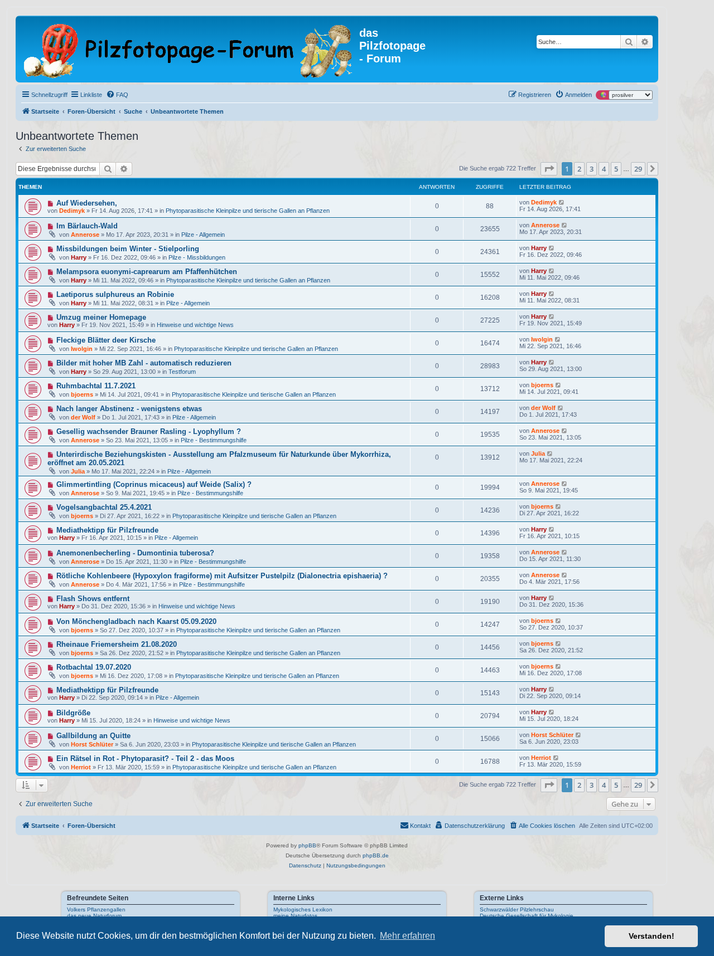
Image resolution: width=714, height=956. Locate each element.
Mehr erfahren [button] (407, 935)
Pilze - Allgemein (203, 234)
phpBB (307, 845)
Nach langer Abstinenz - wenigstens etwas (129, 408)
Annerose (85, 234)
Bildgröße (73, 713)
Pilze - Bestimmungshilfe (214, 440)
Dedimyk (72, 210)
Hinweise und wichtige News (195, 324)
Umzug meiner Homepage (101, 317)
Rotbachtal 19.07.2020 (93, 667)
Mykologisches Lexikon (302, 909)
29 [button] (638, 169)
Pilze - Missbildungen (196, 257)
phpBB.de (376, 855)
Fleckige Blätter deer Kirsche (106, 340)
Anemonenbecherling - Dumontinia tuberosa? (135, 553)
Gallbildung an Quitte (93, 735)
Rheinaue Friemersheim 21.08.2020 (116, 644)
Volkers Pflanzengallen (96, 909)
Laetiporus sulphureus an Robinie (115, 294)
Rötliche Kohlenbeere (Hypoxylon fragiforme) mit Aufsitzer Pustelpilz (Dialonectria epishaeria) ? (222, 576)
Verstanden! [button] (651, 935)
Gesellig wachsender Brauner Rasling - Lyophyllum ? (148, 431)
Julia (78, 471)
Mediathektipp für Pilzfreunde (107, 530)
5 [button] (616, 169)
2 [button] (579, 169)
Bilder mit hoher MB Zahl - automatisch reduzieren (143, 363)
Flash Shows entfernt (92, 598)
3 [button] (592, 169)
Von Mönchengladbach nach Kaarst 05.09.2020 (136, 621)
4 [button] (604, 169)
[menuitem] (117, 94)
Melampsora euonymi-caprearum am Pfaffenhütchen (146, 271)
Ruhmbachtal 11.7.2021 (96, 386)
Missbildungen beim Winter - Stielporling (127, 249)
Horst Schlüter (92, 744)
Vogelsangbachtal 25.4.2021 (104, 507)
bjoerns (82, 394)
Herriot (81, 767)
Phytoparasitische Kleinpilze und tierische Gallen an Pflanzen (248, 210)
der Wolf (83, 417)
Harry (78, 257)
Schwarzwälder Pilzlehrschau (517, 909)
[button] (549, 168)
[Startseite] (188, 49)
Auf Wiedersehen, (86, 203)
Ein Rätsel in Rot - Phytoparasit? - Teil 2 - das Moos (145, 758)
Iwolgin (82, 348)
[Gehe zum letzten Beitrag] (562, 202)
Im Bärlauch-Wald (87, 226)
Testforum (182, 371)
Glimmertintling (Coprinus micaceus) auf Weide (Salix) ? (154, 484)
